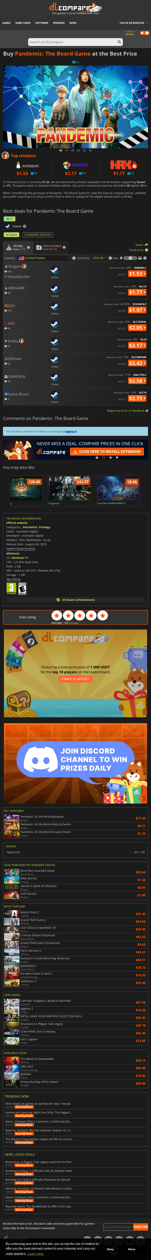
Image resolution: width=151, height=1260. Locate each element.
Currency (83, 258)
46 (8, 328)
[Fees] (130, 258)
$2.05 (136, 327)
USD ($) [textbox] (97, 258)
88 (8, 292)
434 (9, 271)
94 (8, 346)
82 (8, 363)
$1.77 (136, 292)
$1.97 (136, 310)
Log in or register (132, 23)
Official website (16, 523)
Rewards (59, 23)
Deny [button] (110, 1249)
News (72, 23)
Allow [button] (131, 1249)
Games (6, 23)
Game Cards (23, 23)
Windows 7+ (20, 558)
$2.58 (136, 380)
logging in (71, 431)
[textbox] (33, 258)
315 (9, 310)
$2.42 (136, 363)
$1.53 (136, 273)
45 (8, 381)
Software (41, 23)
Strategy (44, 527)
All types (11, 234)
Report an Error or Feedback (126, 410)
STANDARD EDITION (38, 234)
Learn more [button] (36, 1253)
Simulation (30, 527)
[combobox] (44, 258)
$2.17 (136, 345)
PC (11, 219)
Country (10, 258)
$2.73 (136, 398)
